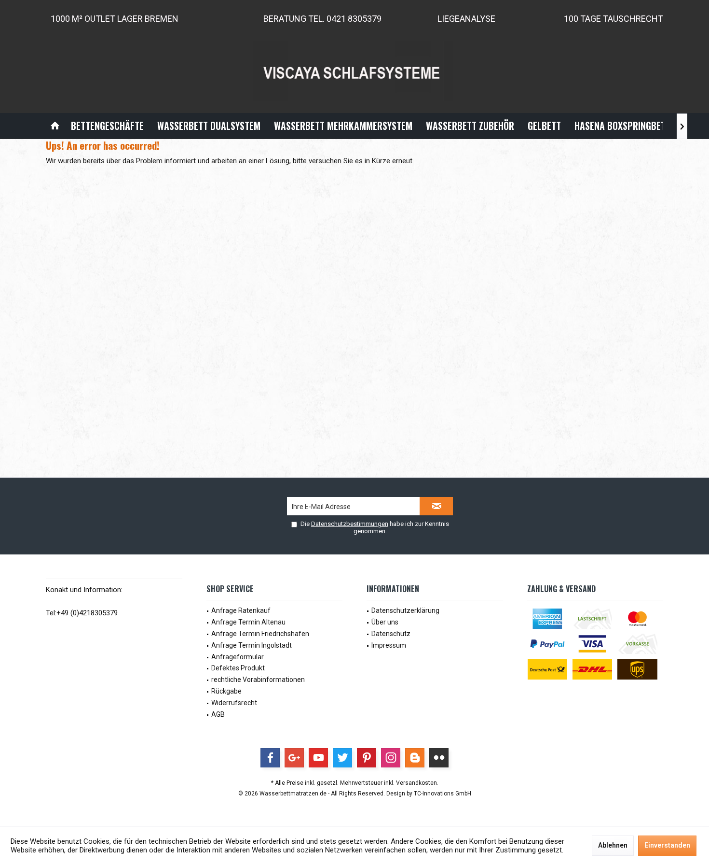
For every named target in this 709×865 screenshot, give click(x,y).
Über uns (384, 622)
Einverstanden (667, 845)
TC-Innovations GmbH (442, 793)
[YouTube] (318, 757)
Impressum (388, 645)
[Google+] (294, 757)
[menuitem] (55, 126)
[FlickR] (439, 757)
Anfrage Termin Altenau (248, 622)
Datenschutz (390, 634)
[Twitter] (342, 757)
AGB (218, 714)
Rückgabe (226, 691)
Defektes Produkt (238, 668)
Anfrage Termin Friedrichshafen (260, 634)
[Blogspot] (414, 757)
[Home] (55, 126)
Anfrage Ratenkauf (241, 610)
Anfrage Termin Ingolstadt (251, 645)
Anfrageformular (237, 657)
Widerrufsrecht (234, 703)
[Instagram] (390, 757)
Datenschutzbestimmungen (349, 523)
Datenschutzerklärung (405, 610)
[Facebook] (270, 757)
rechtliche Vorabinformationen (258, 679)
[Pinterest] (366, 757)
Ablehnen (612, 845)
